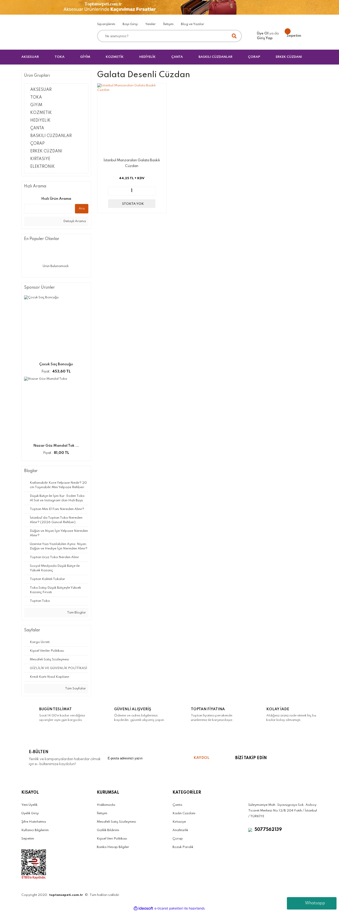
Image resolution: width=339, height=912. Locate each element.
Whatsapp (315, 903)
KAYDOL (201, 758)
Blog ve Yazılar (192, 24)
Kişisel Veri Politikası (112, 838)
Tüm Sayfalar (75, 688)
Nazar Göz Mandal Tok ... (56, 445)
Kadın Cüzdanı (183, 813)
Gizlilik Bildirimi (108, 830)
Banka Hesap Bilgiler (113, 847)
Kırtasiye (179, 821)
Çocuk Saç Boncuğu (56, 364)
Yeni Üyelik (29, 805)
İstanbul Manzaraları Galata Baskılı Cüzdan (131, 163)
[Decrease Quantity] (112, 191)
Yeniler (150, 24)
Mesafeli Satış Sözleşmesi (116, 821)
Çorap (177, 838)
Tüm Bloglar (76, 612)
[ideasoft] (143, 908)
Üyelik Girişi (30, 813)
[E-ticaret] (168, 908)
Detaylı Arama (74, 221)
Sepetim (27, 838)
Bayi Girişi (130, 24)
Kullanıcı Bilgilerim (35, 830)
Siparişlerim (106, 24)
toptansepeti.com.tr (66, 895)
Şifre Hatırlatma (33, 821)
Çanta (177, 805)
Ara (82, 208)
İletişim (168, 24)
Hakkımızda (106, 805)
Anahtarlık (180, 830)
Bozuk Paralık (182, 847)
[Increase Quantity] (151, 191)
